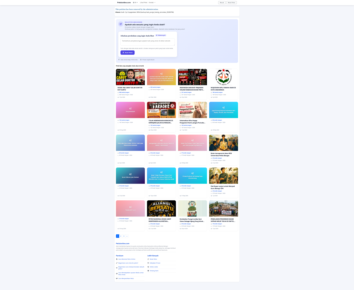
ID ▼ (136, 2)
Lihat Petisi (143, 2)
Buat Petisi (129, 52)
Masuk (222, 2)
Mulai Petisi (231, 2)
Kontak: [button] (151, 2)
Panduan (119, 256)
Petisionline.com (124, 3)
